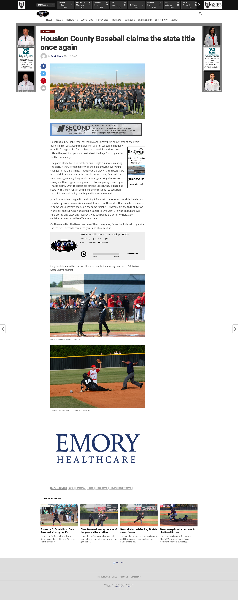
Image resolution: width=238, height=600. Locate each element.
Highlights (72, 20)
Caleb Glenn (57, 56)
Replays (116, 20)
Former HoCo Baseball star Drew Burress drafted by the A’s (57, 531)
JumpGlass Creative (123, 586)
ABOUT (174, 20)
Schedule (130, 20)
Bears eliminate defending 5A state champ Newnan (138, 531)
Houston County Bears (121, 488)
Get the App (161, 20)
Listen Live (102, 20)
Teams (59, 20)
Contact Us (136, 576)
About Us (124, 576)
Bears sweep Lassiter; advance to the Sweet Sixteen (177, 531)
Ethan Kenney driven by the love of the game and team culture (98, 531)
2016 (71, 488)
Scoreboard (145, 20)
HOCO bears (102, 488)
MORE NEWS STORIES (107, 576)
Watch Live (87, 20)
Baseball (81, 488)
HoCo (91, 488)
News (49, 20)
